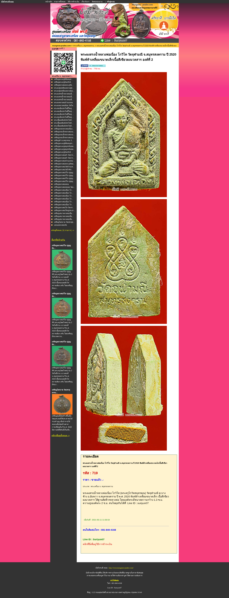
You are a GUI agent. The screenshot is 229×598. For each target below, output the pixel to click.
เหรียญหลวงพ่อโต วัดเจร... (64, 208)
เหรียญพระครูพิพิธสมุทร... (64, 143)
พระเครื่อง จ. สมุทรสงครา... (62, 76)
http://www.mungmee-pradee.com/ (121, 568)
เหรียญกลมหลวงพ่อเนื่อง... (64, 129)
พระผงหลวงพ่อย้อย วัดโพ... (64, 105)
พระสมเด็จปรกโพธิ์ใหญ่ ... (64, 108)
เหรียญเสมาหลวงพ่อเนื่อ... (64, 213)
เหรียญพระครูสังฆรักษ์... (63, 82)
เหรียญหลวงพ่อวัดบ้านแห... (64, 167)
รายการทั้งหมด (59, 2)
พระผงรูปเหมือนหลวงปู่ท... (64, 88)
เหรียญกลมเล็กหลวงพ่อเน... (64, 132)
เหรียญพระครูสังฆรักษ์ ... (63, 152)
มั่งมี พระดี (90, 573)
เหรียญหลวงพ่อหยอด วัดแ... (64, 187)
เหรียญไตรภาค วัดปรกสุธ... (64, 222)
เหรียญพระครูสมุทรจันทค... (64, 146)
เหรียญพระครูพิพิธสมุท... (63, 79)
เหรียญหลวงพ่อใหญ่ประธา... (64, 210)
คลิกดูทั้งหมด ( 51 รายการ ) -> (62, 230)
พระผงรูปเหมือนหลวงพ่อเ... (64, 91)
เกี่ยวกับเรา (86, 2)
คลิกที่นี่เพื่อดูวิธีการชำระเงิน (97, 544)
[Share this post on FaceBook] (84, 66)
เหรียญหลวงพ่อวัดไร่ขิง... (63, 170)
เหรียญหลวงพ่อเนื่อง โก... (63, 190)
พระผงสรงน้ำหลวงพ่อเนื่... (63, 94)
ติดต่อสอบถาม (97, 2)
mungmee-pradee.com (61, 46)
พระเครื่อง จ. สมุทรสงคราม (83, 46)
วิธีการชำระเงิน (74, 2)
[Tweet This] (97, 66)
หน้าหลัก (48, 2)
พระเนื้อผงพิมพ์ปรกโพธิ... (63, 120)
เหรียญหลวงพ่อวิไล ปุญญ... (64, 173)
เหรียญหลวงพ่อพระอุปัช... (63, 85)
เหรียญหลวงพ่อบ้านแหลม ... (64, 161)
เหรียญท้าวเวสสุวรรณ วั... (63, 140)
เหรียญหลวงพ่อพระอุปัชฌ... (64, 164)
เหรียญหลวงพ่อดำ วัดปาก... (64, 155)
